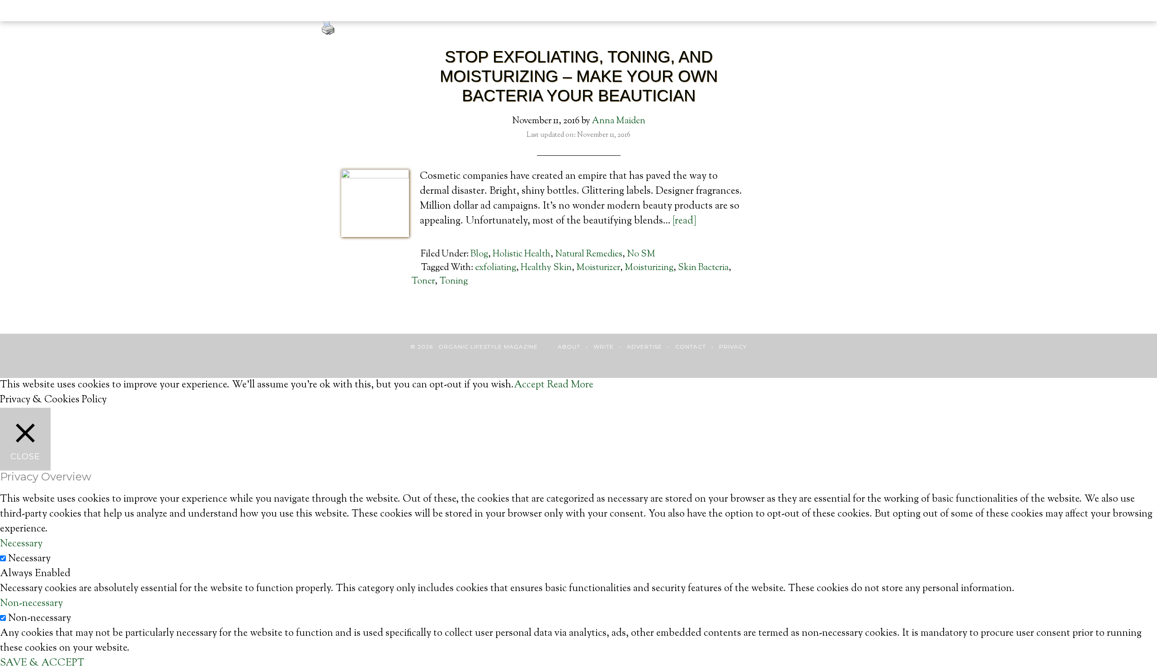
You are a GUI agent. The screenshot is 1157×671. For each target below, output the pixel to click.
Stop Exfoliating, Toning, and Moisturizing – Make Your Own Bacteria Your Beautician (579, 76)
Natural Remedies (588, 254)
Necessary (29, 559)
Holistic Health (521, 254)
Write (603, 346)
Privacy (733, 346)
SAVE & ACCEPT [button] (42, 663)
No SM (641, 254)
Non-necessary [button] (31, 603)
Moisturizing (649, 268)
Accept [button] (529, 385)
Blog (479, 254)
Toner (423, 281)
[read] (684, 221)
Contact (690, 346)
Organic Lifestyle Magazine (67, 12)
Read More (570, 385)
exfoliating (495, 268)
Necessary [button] (21, 544)
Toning (453, 281)
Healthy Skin (546, 268)
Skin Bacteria (703, 268)
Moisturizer (598, 268)
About (569, 346)
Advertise (644, 346)
